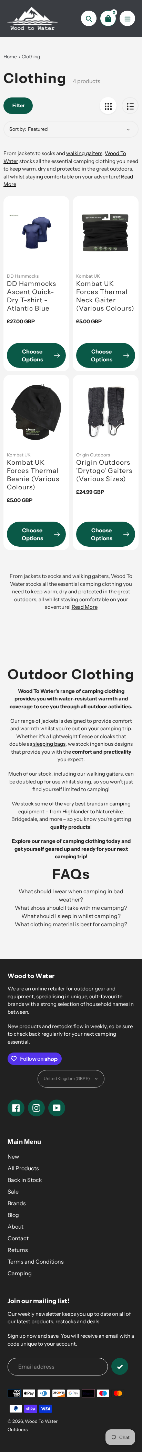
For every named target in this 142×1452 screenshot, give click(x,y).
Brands (17, 1203)
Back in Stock (25, 1179)
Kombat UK (88, 276)
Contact (18, 1238)
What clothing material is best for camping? (71, 924)
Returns (18, 1249)
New (13, 1156)
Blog (13, 1214)
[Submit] (119, 1366)
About (15, 1226)
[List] (130, 105)
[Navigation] (127, 18)
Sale (13, 1191)
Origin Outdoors (93, 454)
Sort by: (17, 129)
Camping (20, 1273)
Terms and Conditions (36, 1261)
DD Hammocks (23, 276)
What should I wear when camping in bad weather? (71, 895)
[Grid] (108, 105)
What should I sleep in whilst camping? (71, 916)
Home (10, 57)
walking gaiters (84, 153)
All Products (23, 1168)
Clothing (31, 57)
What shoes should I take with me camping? (71, 907)
